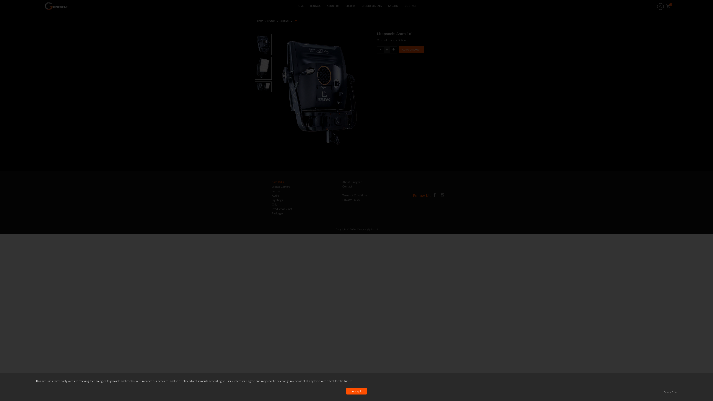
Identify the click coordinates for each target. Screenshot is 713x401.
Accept (356, 391)
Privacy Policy (670, 392)
